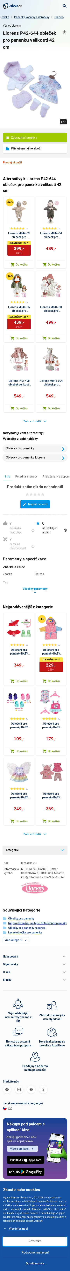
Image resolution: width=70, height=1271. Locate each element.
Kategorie (12, 850)
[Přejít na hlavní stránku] (12, 6)
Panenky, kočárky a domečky (31, 17)
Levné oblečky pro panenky (25, 932)
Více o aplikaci (19, 1148)
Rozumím (35, 1241)
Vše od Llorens (12, 25)
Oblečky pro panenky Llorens (25, 457)
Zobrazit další (32, 421)
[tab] (7, 476)
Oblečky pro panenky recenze (26, 927)
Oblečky (59, 17)
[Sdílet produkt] (64, 32)
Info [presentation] (7, 476)
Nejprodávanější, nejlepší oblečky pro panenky (37, 923)
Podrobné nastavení (35, 1252)
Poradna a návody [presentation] (26, 476)
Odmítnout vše (35, 1263)
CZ (10, 1108)
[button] (35, 956)
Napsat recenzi (37, 504)
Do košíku (22, 264)
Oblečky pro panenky (20, 448)
